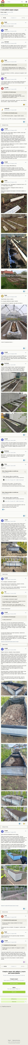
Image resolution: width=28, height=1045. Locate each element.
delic (5, 77)
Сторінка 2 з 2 (14, 17)
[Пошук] (22, 2)
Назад (4, 17)
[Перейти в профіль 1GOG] (2, 181)
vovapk (5, 12)
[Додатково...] (25, 22)
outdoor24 (6, 108)
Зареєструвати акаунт (14, 983)
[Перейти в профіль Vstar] (2, 916)
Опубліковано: (10, 23)
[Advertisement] (10, 54)
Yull (5, 591)
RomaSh (6, 87)
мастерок (6, 41)
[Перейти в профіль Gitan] (2, 465)
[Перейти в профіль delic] (2, 78)
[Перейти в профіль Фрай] (2, 23)
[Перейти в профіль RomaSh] (2, 88)
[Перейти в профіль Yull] (2, 592)
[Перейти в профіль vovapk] (2, 30)
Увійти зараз (14, 991)
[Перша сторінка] (1, 18)
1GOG (5, 180)
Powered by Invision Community (14, 1043)
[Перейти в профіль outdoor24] (2, 109)
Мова (9, 1040)
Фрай (5, 22)
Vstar (5, 915)
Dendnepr (6, 363)
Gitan (5, 464)
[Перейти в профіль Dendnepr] (2, 364)
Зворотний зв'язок (16, 1040)
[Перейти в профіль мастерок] (2, 42)
